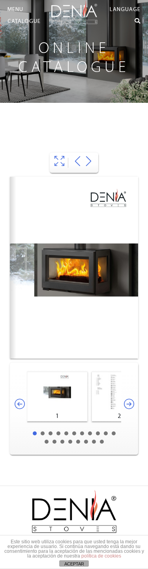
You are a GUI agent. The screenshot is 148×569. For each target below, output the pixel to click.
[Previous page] (77, 163)
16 (78, 442)
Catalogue (24, 22)
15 (70, 442)
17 (86, 442)
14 (62, 442)
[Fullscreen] (59, 163)
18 (94, 442)
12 (47, 442)
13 (54, 442)
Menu (15, 10)
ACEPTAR (74, 563)
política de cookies (101, 556)
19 (102, 442)
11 (114, 433)
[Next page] (89, 163)
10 (106, 433)
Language (125, 10)
